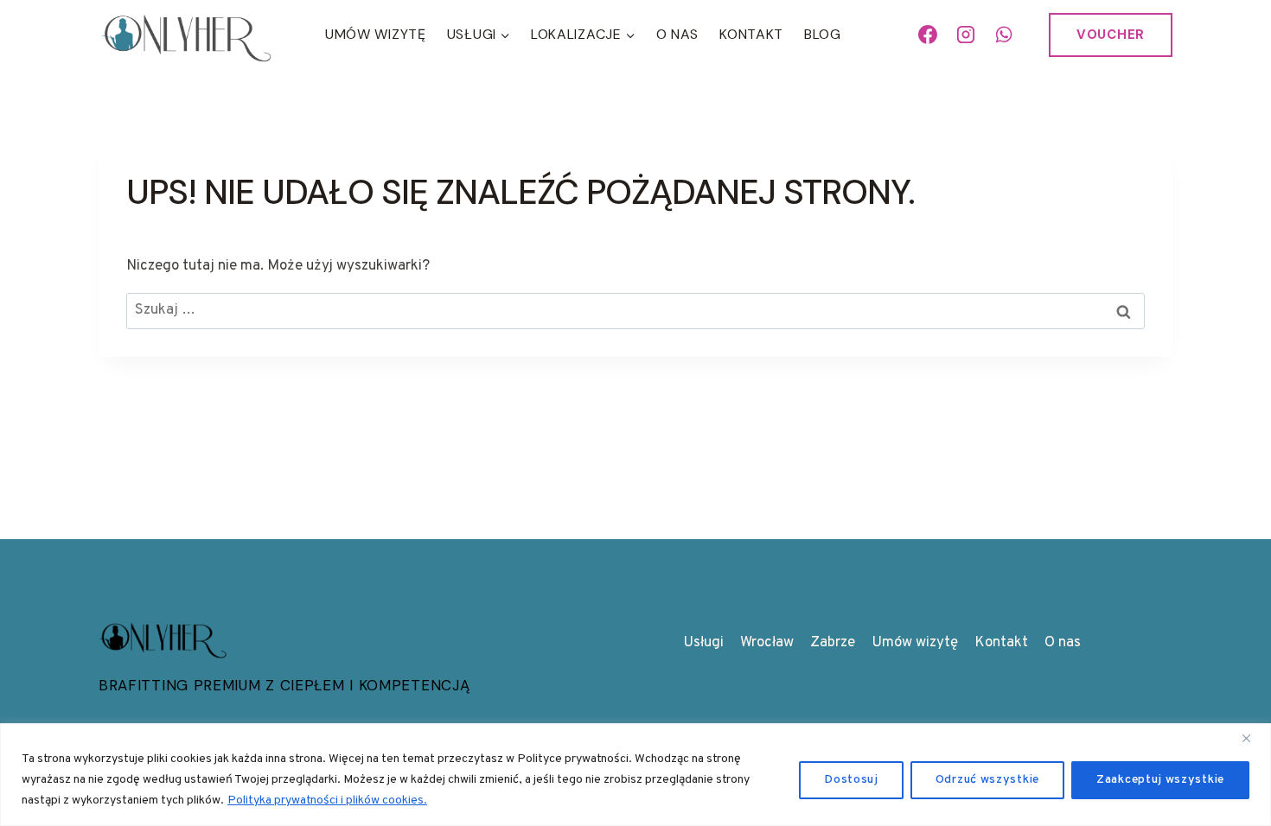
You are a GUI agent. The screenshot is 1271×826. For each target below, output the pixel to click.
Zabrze (832, 642)
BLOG (822, 34)
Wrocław (767, 642)
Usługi (703, 642)
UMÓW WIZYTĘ (375, 34)
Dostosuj (851, 779)
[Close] (1252, 738)
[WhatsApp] (1004, 35)
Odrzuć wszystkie (987, 779)
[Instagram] (966, 35)
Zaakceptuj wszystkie (1160, 779)
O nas (677, 34)
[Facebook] (929, 35)
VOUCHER (1110, 34)
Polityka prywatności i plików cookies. (327, 800)
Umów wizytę (915, 642)
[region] (635, 774)
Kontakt (751, 34)
